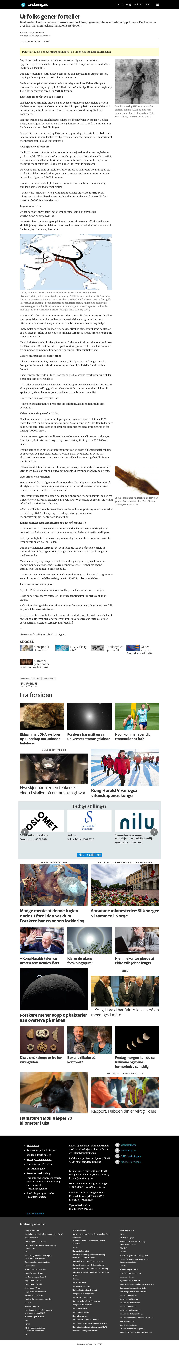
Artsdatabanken (31, 1238)
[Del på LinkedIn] (31, 684)
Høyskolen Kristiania (34, 1295)
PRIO (122, 1234)
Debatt (119, 4)
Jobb (147, 4)
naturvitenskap (30, 678)
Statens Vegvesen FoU (129, 1269)
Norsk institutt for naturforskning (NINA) (89, 1323)
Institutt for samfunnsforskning (38, 1299)
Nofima (75, 1279)
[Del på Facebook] (22, 684)
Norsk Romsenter (79, 1316)
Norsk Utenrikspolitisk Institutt (85, 1320)
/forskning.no (128, 1150)
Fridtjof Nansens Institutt (35, 1269)
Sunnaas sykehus (127, 1277)
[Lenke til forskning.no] (65, 3)
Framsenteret (30, 1266)
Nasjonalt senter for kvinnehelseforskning (90, 1268)
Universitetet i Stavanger (130, 1310)
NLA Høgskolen (79, 1230)
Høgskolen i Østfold (33, 1284)
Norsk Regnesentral (80, 1312)
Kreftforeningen (32, 1306)
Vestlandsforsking (128, 1321)
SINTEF (123, 1252)
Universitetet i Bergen (129, 1299)
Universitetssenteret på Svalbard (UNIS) (136, 1318)
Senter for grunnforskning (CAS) (134, 1255)
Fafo (26, 1252)
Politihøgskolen (127, 1230)
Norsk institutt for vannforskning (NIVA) (89, 1327)
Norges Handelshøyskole (83, 1294)
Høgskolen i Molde (33, 1280)
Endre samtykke (35, 1213)
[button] (25, 832)
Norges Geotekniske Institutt (84, 1290)
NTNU (75, 1247)
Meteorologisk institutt (34, 1317)
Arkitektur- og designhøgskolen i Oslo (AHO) (44, 1234)
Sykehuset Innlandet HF (130, 1280)
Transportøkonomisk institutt (133, 1288)
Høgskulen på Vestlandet (35, 1292)
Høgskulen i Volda (32, 1288)
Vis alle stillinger (89, 854)
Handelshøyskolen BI (34, 1273)
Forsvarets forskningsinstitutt (37, 1262)
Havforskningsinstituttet (35, 1277)
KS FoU (28, 1303)
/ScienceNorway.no (131, 1162)
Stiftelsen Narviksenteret (130, 1273)
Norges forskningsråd (81, 1297)
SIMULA (123, 1248)
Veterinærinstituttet (128, 1325)
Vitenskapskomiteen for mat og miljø (136, 1332)
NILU (27, 1334)
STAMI (123, 1266)
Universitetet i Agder (128, 1295)
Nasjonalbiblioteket (80, 1251)
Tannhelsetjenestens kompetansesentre (137, 1284)
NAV (26, 1320)
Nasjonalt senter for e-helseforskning (88, 1265)
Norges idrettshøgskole (82, 1305)
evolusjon (48, 678)
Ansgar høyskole (32, 1230)
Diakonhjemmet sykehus (35, 1241)
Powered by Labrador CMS (89, 1344)
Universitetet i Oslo (128, 1306)
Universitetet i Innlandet (130, 1303)
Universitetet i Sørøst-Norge (131, 1314)
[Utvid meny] (157, 4)
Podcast (138, 4)
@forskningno (128, 1145)
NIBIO (27, 1324)
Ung (128, 4)
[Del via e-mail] (36, 684)
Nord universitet (79, 1282)
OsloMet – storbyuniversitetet (84, 1331)
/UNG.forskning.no (131, 1156)
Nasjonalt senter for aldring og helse (87, 1261)
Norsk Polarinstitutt (80, 1308)
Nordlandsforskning (81, 1286)
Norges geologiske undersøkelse (86, 1301)
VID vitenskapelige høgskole (132, 1329)
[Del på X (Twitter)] (27, 684)
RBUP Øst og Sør (127, 1238)
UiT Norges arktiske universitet (133, 1292)
